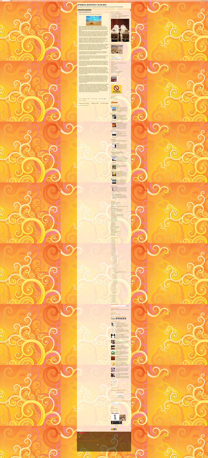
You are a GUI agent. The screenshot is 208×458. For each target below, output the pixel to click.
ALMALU (113, 97)
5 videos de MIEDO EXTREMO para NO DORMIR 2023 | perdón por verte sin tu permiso (121, 124)
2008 (113, 301)
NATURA (112, 224)
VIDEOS (112, 235)
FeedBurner (122, 397)
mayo (114, 288)
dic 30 (115, 258)
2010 (113, 299)
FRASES (112, 213)
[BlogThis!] (102, 98)
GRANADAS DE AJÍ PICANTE (120, 351)
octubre (114, 281)
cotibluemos (114, 114)
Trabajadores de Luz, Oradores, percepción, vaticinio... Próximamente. (122, 157)
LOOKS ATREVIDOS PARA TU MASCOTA (122, 368)
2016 (113, 252)
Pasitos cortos (114, 179)
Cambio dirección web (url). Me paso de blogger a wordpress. (121, 145)
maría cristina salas (115, 164)
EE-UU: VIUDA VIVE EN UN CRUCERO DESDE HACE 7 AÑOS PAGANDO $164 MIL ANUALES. (121, 374)
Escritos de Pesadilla (115, 143)
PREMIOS (112, 230)
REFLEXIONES (113, 232)
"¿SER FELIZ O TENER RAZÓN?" (120, 362)
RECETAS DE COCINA (114, 231)
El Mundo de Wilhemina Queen (117, 122)
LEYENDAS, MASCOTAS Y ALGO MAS (91, 5)
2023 (113, 243)
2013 (113, 295)
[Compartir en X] (103, 98)
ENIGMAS (113, 139)
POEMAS (112, 229)
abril (114, 289)
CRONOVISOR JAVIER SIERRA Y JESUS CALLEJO (119, 206)
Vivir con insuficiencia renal (117, 194)
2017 (113, 251)
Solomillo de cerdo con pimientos (121, 172)
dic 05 (115, 275)
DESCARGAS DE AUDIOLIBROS (116, 209)
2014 (113, 255)
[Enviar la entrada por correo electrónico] (99, 98)
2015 (113, 253)
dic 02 (115, 277)
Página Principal (94, 103)
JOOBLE (112, 65)
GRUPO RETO (113, 70)
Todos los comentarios (116, 404)
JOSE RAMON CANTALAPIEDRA (116, 215)
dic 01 (115, 278)
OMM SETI (117, 340)
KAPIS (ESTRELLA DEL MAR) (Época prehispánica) (90, 14)
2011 (113, 297)
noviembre (114, 280)
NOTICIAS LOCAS (114, 226)
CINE (112, 205)
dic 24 (115, 262)
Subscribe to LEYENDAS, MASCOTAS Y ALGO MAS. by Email (89, 440)
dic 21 (115, 265)
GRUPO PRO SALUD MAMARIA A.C (117, 71)
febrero (114, 292)
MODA (112, 221)
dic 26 (115, 261)
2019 (113, 248)
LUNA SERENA (114, 156)
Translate (118, 59)
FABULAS (112, 212)
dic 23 (115, 264)
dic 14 (115, 268)
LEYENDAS (84, 100)
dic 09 (115, 270)
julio (113, 285)
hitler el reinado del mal (115, 140)
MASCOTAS (113, 220)
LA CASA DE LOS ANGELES (115, 72)
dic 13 (115, 269)
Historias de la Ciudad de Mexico (116, 214)
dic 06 (115, 274)
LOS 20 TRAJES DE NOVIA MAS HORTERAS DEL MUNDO (120, 335)
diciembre (114, 256)
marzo (114, 290)
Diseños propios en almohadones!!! (121, 187)
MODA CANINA (113, 64)
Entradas (113, 402)
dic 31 (115, 257)
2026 (113, 239)
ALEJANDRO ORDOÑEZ (115, 202)
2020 (113, 247)
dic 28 (115, 260)
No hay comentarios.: (94, 98)
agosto (114, 284)
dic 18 (115, 266)
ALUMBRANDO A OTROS (119, 345)
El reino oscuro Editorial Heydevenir (121, 165)
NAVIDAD (112, 225)
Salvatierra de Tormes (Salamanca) (121, 107)
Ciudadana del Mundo (116, 106)
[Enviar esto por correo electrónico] (101, 98)
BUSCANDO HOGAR (114, 69)
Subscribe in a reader (114, 408)
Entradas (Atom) (86, 105)
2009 (113, 300)
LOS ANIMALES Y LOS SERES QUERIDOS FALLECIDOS (120, 323)
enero (114, 293)
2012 (113, 296)
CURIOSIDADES (113, 208)
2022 (113, 244)
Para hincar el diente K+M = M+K (117, 171)
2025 (113, 240)
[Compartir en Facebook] (104, 98)
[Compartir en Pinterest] (105, 98)
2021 (113, 245)
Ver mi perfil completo (114, 98)
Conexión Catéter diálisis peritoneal (117, 195)
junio (114, 286)
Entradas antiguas (105, 103)
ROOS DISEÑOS (115, 186)
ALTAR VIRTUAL (113, 66)
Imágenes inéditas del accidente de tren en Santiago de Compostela (118, 153)
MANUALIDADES (114, 219)
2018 (113, 249)
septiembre (115, 282)
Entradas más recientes (84, 103)
